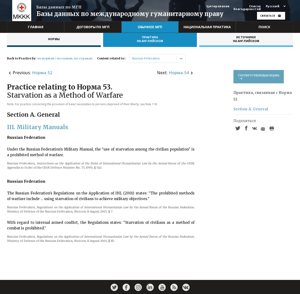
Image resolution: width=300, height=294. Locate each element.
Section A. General (250, 109)
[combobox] (132, 58)
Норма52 (42, 72)
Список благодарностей (247, 8)
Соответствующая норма (258, 75)
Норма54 (179, 72)
